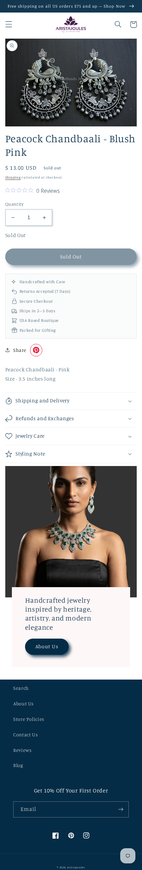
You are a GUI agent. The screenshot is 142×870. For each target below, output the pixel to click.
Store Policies (28, 719)
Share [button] (19, 350)
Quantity (14, 204)
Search (21, 688)
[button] (8, 24)
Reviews (22, 750)
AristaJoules (76, 867)
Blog (18, 765)
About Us (46, 646)
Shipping (13, 177)
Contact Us (25, 734)
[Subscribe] (120, 809)
